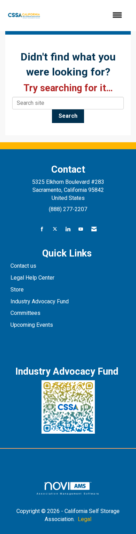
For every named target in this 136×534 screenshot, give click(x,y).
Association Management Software (68, 493)
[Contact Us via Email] (94, 229)
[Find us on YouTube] (80, 229)
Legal (84, 519)
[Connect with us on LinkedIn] (68, 229)
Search (68, 116)
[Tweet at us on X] (55, 229)
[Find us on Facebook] (42, 229)
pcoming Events (34, 325)
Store (17, 289)
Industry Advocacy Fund (39, 301)
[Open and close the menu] (86, 15)
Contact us (24, 265)
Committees (25, 313)
